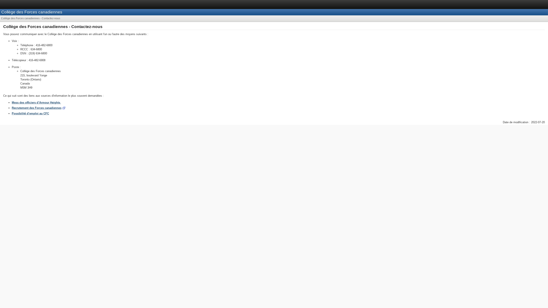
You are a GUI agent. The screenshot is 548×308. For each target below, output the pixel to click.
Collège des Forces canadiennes (31, 12)
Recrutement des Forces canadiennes (36, 108)
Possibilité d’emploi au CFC (30, 113)
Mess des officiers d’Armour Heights (36, 102)
